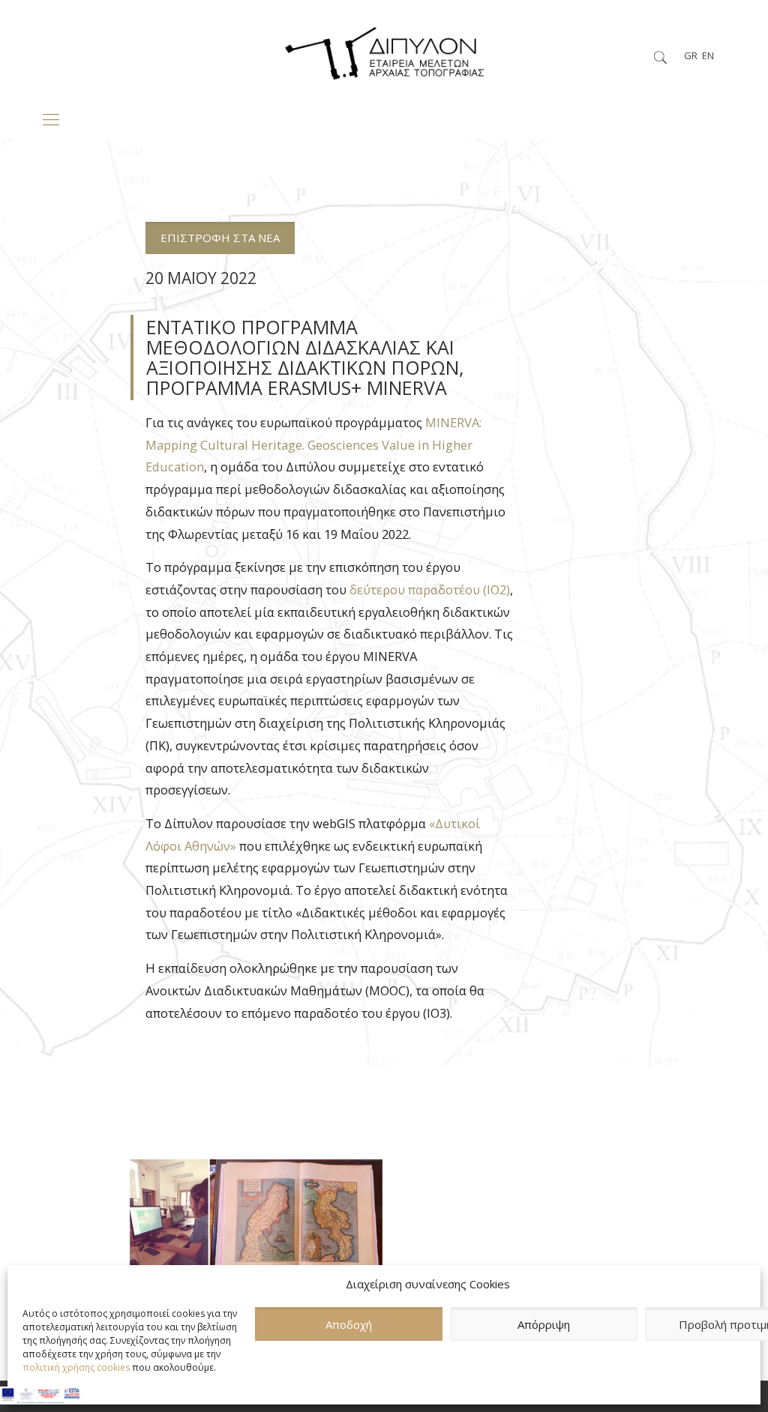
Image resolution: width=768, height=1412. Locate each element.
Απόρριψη (544, 1324)
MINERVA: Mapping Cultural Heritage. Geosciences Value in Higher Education (314, 444)
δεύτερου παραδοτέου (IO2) (430, 589)
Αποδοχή (349, 1324)
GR (691, 55)
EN (708, 55)
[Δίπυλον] (384, 48)
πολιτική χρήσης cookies (76, 1367)
